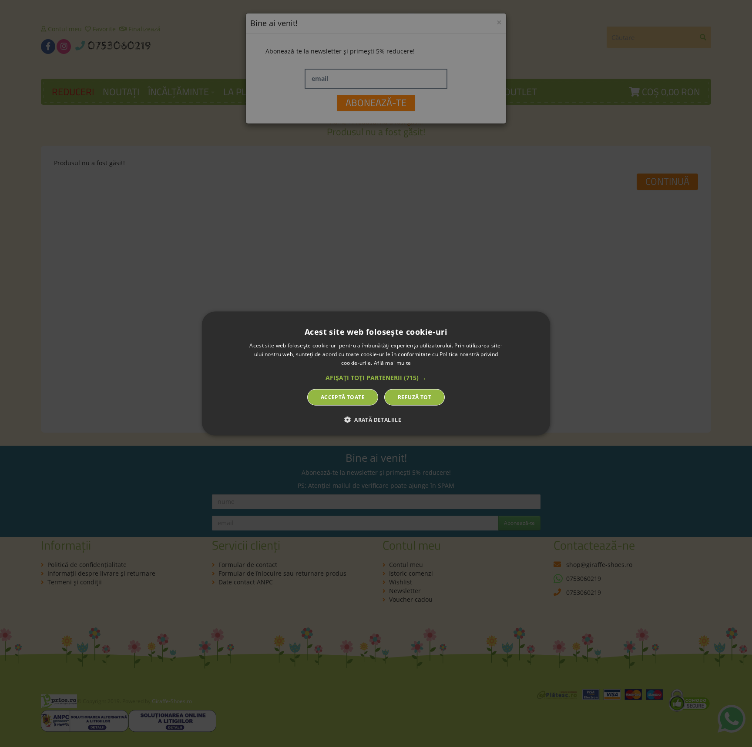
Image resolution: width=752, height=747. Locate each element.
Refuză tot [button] (414, 396)
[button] (376, 377)
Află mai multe (392, 363)
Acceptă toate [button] (343, 396)
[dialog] (376, 374)
